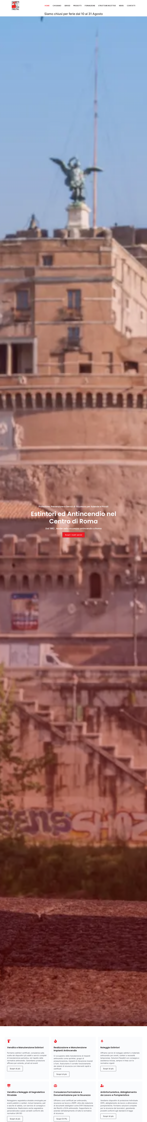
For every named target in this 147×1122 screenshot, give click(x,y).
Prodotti (77, 5)
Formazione (90, 5)
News (121, 5)
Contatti (131, 5)
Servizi (67, 5)
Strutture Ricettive (107, 5)
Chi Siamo (57, 5)
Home (47, 5)
